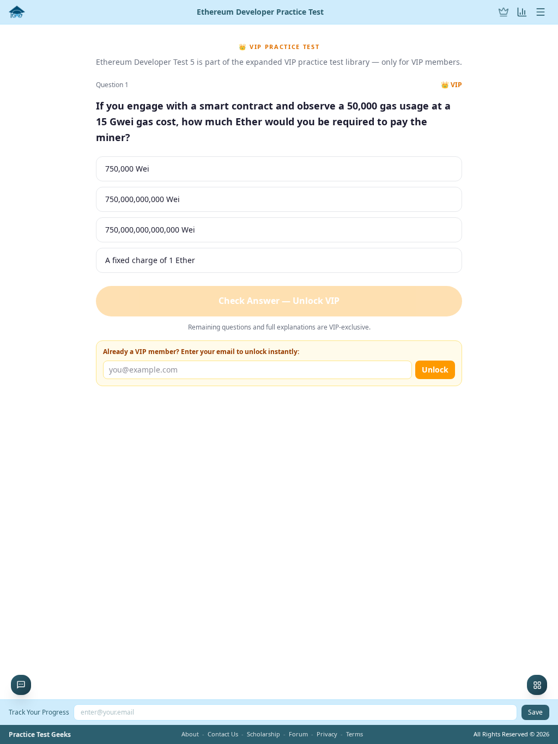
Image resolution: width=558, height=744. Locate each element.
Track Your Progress (39, 712)
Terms (354, 734)
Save (535, 712)
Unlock (435, 369)
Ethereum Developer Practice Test (260, 12)
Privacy (327, 734)
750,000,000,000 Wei (142, 199)
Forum (298, 734)
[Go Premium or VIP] (503, 12)
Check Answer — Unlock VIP (279, 301)
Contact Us (223, 734)
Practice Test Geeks (40, 734)
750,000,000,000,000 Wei (150, 229)
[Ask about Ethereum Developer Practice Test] (21, 685)
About (190, 734)
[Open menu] (540, 12)
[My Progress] (522, 12)
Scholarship (263, 734)
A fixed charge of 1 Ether (150, 260)
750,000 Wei (127, 168)
